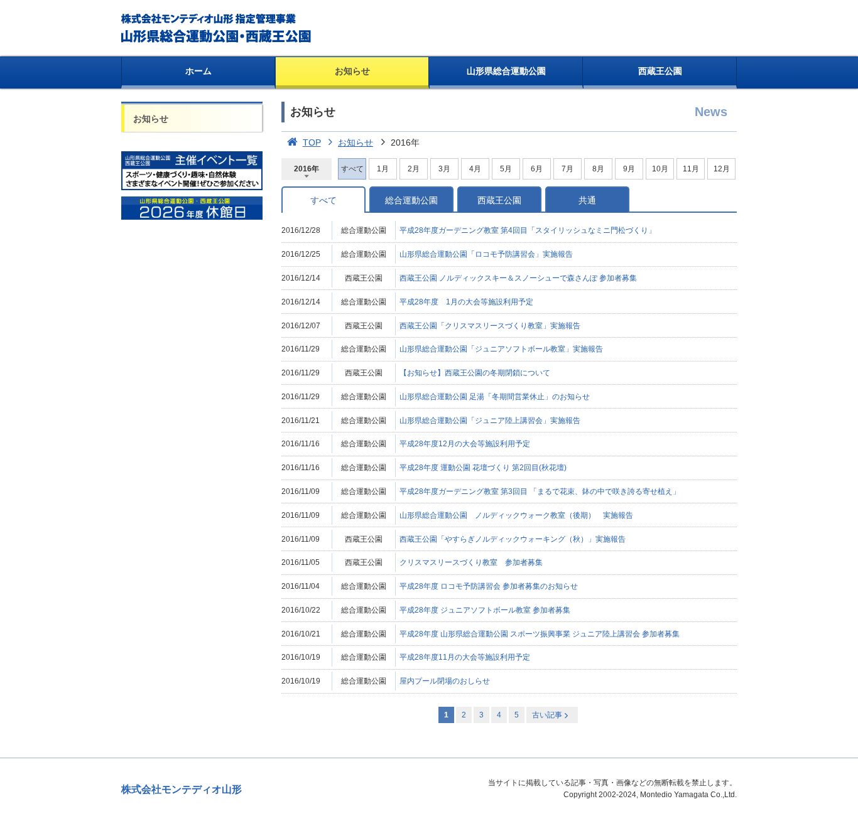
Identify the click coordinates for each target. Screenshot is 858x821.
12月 (722, 168)
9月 (629, 168)
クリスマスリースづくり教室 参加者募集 (471, 562)
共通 (587, 200)
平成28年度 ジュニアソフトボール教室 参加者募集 (484, 610)
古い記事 (547, 715)
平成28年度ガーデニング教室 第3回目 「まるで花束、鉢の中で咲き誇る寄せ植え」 (539, 491)
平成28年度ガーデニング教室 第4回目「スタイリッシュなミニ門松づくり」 (527, 230)
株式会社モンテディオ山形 (181, 789)
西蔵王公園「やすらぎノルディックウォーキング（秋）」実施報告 (512, 539)
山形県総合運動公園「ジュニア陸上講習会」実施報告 (489, 420)
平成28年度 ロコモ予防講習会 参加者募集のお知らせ (488, 586)
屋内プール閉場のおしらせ (444, 681)
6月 (537, 168)
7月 (567, 168)
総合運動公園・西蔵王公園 (217, 28)
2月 (414, 168)
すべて (323, 200)
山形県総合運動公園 (506, 71)
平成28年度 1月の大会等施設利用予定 (466, 302)
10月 (660, 168)
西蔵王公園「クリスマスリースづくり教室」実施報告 (489, 325)
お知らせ (352, 71)
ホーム (198, 71)
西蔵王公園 (660, 71)
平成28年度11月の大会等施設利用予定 (464, 657)
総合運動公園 (411, 200)
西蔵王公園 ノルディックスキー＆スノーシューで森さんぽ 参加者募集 (518, 278)
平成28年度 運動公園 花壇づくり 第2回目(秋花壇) (483, 467)
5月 (506, 168)
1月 (383, 168)
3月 (444, 168)
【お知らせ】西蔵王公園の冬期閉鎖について (474, 372)
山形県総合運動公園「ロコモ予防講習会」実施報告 (486, 254)
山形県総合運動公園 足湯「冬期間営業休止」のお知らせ (494, 396)
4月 (475, 168)
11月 (691, 168)
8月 (598, 168)
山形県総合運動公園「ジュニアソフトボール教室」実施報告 (501, 349)
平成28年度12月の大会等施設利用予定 (464, 443)
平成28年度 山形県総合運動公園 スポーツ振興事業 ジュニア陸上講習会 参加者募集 (539, 634)
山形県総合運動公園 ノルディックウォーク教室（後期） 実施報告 (516, 515)
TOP (312, 142)
